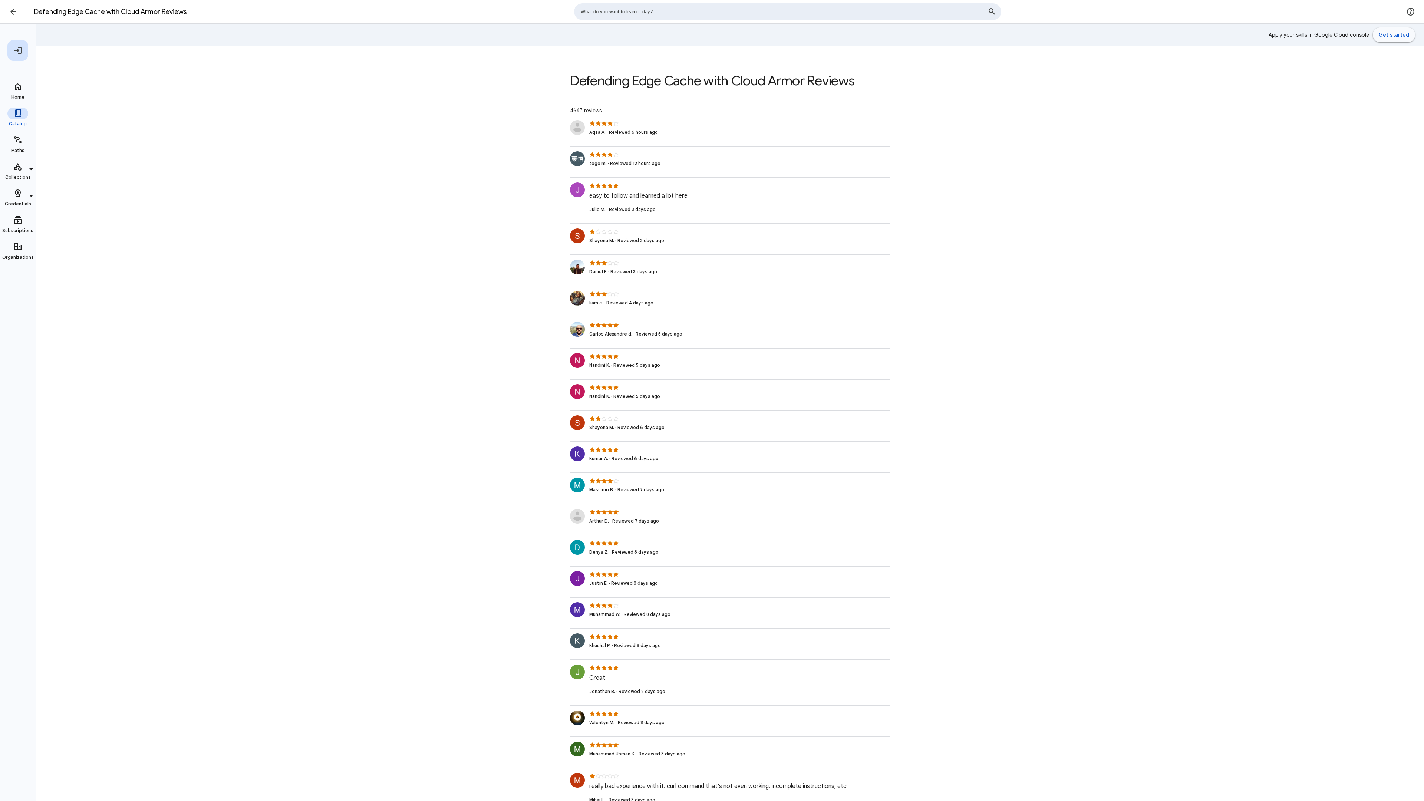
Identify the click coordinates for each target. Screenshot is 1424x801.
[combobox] (787, 11)
